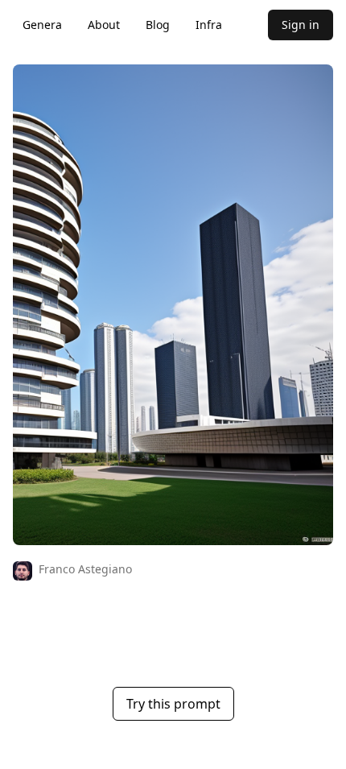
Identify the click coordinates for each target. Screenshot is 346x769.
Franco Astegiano (85, 569)
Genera (42, 24)
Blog (158, 24)
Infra (209, 24)
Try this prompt (173, 704)
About (104, 24)
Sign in (300, 24)
